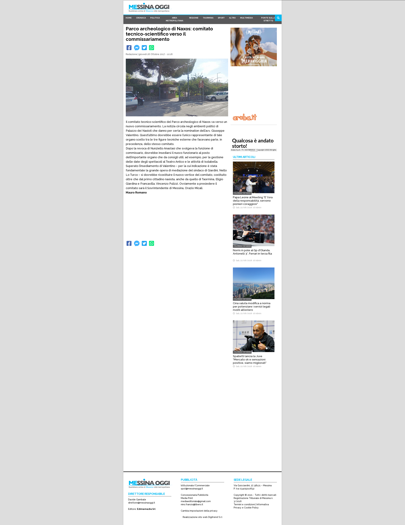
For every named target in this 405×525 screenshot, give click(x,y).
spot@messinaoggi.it (192, 488)
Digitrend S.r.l (215, 517)
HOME (129, 18)
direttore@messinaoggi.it (141, 502)
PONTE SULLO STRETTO (268, 19)
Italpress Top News (242, 193)
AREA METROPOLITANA (174, 19)
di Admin (256, 207)
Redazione (131, 54)
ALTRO (232, 18)
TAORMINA (208, 18)
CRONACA (141, 18)
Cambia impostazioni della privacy (199, 511)
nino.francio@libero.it (192, 504)
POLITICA (155, 18)
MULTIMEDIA (246, 18)
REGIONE (193, 18)
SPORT (221, 18)
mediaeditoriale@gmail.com (196, 501)
